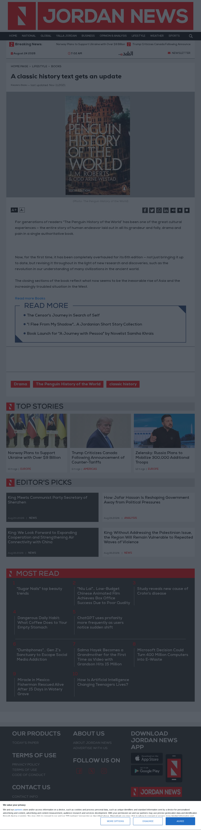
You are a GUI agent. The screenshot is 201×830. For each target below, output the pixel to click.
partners (19, 810)
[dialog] (100, 815)
